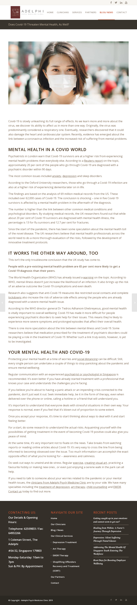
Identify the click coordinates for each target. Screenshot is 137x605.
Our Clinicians (58, 524)
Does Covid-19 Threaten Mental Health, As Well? (38, 24)
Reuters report (93, 161)
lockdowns (15, 297)
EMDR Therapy (60, 555)
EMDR (117, 487)
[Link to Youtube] (126, 2)
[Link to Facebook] (111, 2)
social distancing (87, 359)
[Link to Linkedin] (121, 2)
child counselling (97, 487)
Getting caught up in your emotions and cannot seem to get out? (110, 520)
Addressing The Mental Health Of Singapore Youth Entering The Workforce (109, 551)
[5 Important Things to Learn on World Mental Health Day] (2, 302)
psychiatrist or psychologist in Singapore (90, 374)
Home (54, 518)
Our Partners (57, 576)
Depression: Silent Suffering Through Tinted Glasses (106, 539)
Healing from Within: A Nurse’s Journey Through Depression (108, 529)
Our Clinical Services (62, 535)
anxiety (56, 176)
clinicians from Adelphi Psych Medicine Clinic (58, 482)
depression (69, 176)
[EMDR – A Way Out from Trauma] (134, 302)
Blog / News (57, 530)
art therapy (78, 487)
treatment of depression (54, 487)
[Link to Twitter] (116, 2)
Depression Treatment (65, 542)
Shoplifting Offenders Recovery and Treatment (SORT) (66, 566)
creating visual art (96, 463)
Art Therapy (59, 548)
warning (88, 277)
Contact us (15, 491)
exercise (78, 463)
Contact (55, 582)
